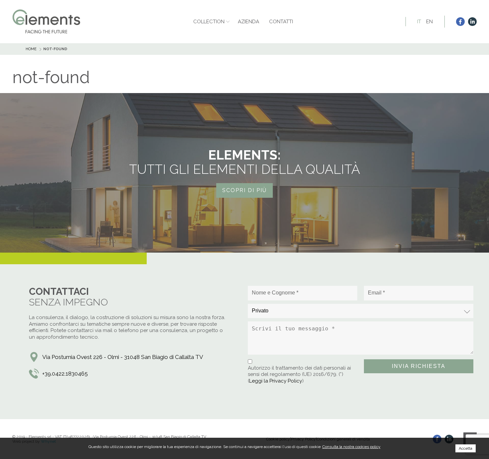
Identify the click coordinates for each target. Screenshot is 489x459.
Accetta (465, 448)
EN (429, 22)
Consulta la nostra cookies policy (351, 446)
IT (419, 22)
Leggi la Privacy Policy (275, 381)
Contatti (281, 22)
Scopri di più (244, 190)
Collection (209, 22)
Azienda (248, 22)
